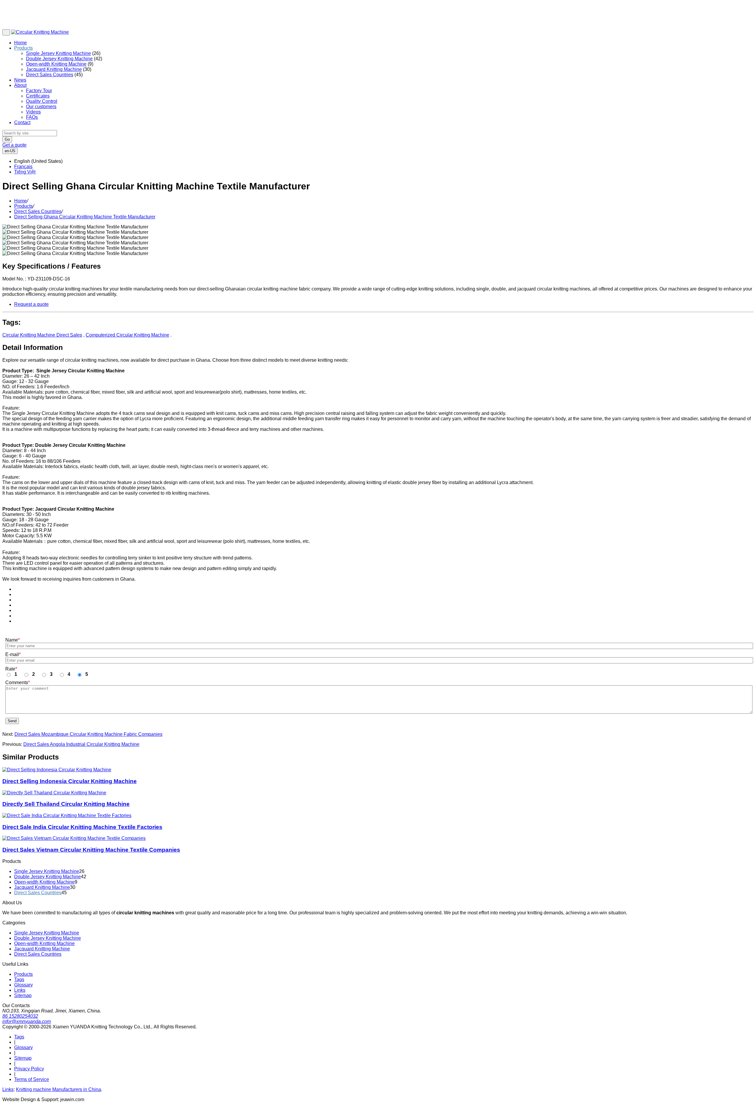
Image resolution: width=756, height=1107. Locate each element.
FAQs (32, 117)
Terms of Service (31, 1079)
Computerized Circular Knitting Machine (127, 334)
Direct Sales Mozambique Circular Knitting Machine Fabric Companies (88, 734)
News (20, 79)
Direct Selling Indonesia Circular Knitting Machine (69, 781)
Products (23, 48)
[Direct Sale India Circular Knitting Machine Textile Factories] (66, 815)
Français (23, 166)
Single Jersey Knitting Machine (58, 53)
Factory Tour (39, 90)
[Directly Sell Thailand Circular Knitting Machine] (54, 793)
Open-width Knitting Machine (56, 63)
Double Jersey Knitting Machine (59, 58)
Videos (33, 111)
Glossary (23, 984)
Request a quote (31, 304)
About (20, 85)
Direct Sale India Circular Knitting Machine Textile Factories (82, 827)
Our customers (41, 106)
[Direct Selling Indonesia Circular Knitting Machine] (56, 769)
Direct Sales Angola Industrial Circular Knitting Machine (81, 744)
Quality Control (41, 101)
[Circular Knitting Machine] (40, 32)
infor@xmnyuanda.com (26, 1021)
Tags (19, 979)
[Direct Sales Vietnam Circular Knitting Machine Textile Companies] (74, 838)
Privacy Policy (29, 1068)
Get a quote (14, 144)
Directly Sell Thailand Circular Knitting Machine (66, 804)
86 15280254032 (20, 1016)
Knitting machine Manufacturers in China (58, 1089)
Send (12, 721)
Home (20, 42)
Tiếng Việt (24, 171)
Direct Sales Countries (49, 74)
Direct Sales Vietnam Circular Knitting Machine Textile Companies (91, 850)
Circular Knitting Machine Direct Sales (42, 334)
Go (7, 139)
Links (19, 990)
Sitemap (23, 995)
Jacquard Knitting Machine (54, 69)
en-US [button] (10, 151)
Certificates (38, 95)
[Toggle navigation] (6, 32)
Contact (22, 122)
